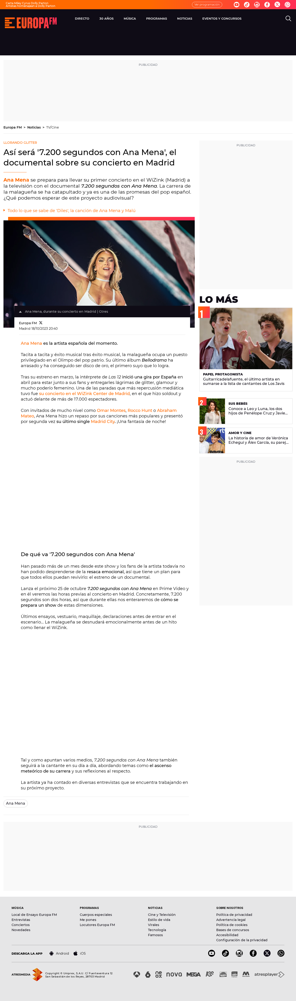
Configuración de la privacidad (242, 940)
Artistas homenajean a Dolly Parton (30, 6)
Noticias (34, 127)
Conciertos (21, 925)
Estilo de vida (159, 920)
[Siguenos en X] (267, 955)
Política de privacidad (234, 915)
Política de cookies (231, 925)
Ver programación (207, 4)
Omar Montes (111, 410)
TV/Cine (52, 127)
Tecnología (157, 930)
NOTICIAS (184, 18)
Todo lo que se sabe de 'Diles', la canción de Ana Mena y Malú (72, 210)
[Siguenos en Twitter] (277, 5)
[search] (288, 18)
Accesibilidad (227, 935)
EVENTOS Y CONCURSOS (221, 18)
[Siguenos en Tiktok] (247, 4)
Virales (153, 925)
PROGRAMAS (156, 18)
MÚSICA (130, 18)
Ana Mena (31, 343)
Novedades (21, 930)
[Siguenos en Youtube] (236, 4)
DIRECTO (82, 18)
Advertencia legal (231, 920)
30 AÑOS (106, 18)
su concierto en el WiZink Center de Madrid (84, 393)
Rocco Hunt (140, 410)
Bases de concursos (232, 930)
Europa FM (13, 127)
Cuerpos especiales (96, 915)
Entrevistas (21, 920)
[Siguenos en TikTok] (225, 955)
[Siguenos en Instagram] (257, 4)
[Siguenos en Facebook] (267, 4)
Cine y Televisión (162, 915)
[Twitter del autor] (41, 323)
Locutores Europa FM (97, 925)
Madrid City (103, 421)
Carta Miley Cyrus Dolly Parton (27, 3)
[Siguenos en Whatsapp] (287, 4)
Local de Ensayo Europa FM (34, 915)
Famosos (155, 935)
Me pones (88, 920)
